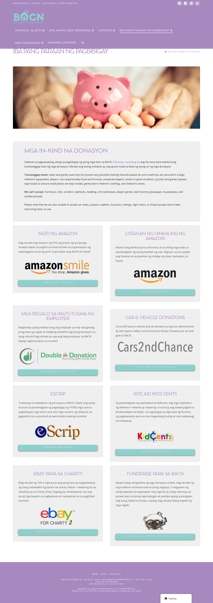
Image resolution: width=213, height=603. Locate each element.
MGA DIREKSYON (21, 3)
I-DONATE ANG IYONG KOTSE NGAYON (155, 367)
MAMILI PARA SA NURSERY (155, 291)
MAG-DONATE (49, 3)
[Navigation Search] (81, 42)
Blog (104, 574)
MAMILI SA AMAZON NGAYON (58, 282)
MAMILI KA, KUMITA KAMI (57, 447)
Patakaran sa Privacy (131, 591)
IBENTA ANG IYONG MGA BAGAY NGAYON (58, 531)
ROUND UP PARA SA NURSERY (155, 451)
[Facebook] (179, 3)
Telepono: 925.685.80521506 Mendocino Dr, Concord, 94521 (106, 582)
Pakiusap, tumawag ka (126, 162)
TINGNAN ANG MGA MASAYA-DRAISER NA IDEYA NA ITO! (155, 536)
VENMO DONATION (68, 3)
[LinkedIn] (191, 3)
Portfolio (115, 574)
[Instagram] (197, 3)
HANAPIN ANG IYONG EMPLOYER (57, 371)
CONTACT (36, 3)
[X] (185, 3)
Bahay (95, 574)
